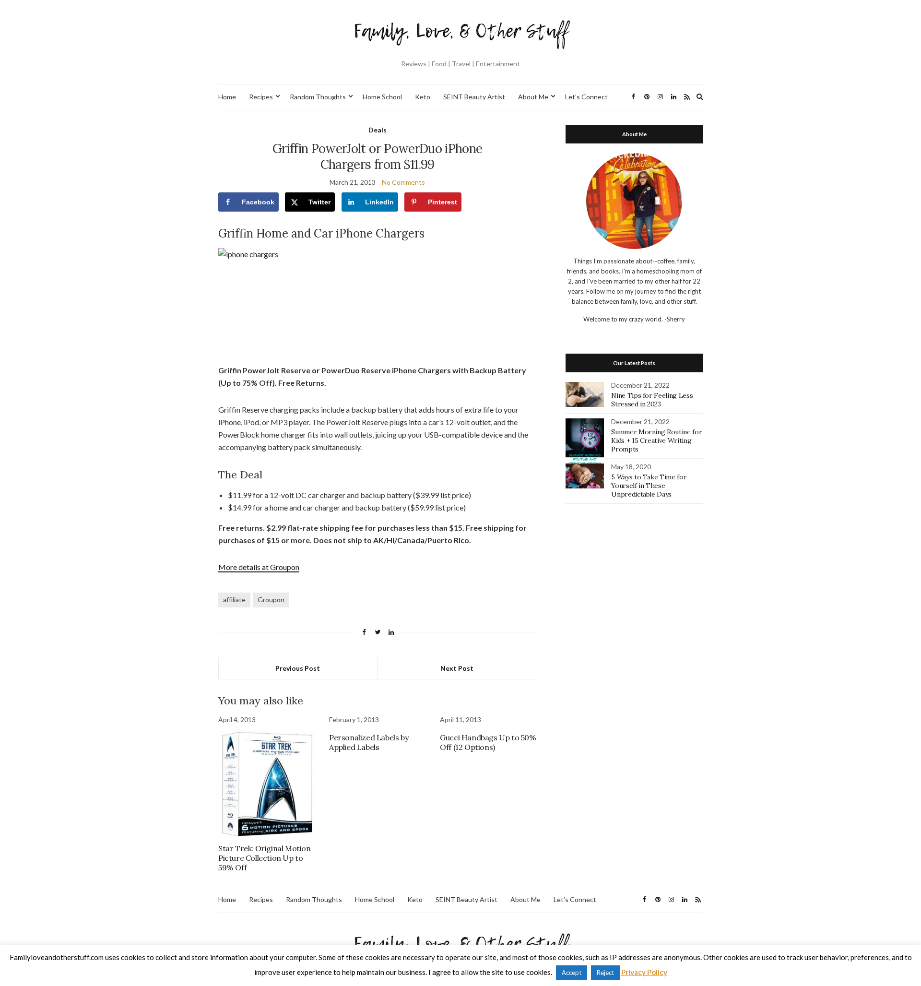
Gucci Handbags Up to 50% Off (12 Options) (488, 742)
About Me (533, 97)
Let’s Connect (586, 97)
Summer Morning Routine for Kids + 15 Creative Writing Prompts (656, 440)
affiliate (234, 599)
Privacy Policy (644, 972)
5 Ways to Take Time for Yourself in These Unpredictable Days (648, 486)
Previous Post (297, 668)
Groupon (271, 599)
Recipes (261, 97)
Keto (422, 97)
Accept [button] (571, 972)
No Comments (403, 182)
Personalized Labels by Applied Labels (368, 742)
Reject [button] (605, 972)
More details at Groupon (258, 566)
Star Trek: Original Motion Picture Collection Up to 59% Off (264, 857)
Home (227, 97)
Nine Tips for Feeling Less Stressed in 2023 (652, 399)
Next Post (456, 668)
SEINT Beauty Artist (474, 97)
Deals (377, 130)
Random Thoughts (318, 97)
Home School (382, 97)
